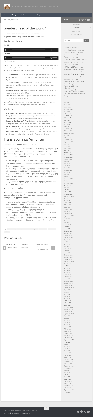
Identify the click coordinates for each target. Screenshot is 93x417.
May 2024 (67, 120)
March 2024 (67, 122)
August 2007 (67, 342)
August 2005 (67, 392)
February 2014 (68, 192)
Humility (81, 67)
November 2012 (68, 211)
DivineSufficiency (12, 229)
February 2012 (68, 227)
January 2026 (67, 107)
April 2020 (67, 168)
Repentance (77, 74)
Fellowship (66, 62)
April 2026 (67, 105)
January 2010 (67, 279)
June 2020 (67, 163)
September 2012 (69, 216)
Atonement (80, 48)
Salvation (82, 77)
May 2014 (67, 190)
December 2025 (68, 109)
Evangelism (69, 57)
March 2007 (67, 353)
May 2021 (67, 144)
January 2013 (67, 207)
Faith (77, 57)
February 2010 (68, 277)
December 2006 (68, 359)
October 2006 (68, 364)
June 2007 (67, 346)
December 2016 (68, 183)
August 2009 (67, 290)
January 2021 (67, 153)
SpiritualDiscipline (70, 84)
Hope (76, 67)
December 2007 (68, 333)
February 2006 (68, 381)
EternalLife (75, 55)
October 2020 (68, 159)
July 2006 (66, 370)
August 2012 (67, 218)
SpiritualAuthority (79, 81)
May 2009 (67, 296)
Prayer (39, 15)
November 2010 (68, 257)
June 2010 (67, 268)
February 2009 (68, 303)
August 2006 (67, 368)
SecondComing (74, 79)
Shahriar (26, 247)
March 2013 (67, 203)
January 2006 (67, 383)
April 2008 (67, 324)
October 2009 (68, 285)
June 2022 (67, 135)
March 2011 (67, 248)
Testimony (24, 15)
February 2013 (68, 205)
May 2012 (67, 222)
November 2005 (68, 385)
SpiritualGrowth (43, 229)
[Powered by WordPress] (10, 413)
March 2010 (67, 274)
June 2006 (67, 372)
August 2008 (67, 316)
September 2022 (69, 133)
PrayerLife (79, 72)
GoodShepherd (21, 229)
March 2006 (67, 379)
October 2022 (68, 131)
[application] (31, 50)
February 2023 (68, 126)
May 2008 (67, 322)
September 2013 (69, 196)
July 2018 (66, 174)
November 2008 (68, 309)
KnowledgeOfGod (34, 229)
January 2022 (67, 137)
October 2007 (68, 338)
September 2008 (69, 314)
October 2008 (68, 311)
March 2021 (67, 148)
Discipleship (68, 55)
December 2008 (68, 307)
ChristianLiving (70, 50)
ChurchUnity (66, 52)
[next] (53, 248)
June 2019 (67, 172)
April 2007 (67, 351)
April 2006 (67, 377)
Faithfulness (69, 60)
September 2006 (69, 366)
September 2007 (69, 340)
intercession (67, 69)
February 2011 (68, 250)
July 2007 (66, 344)
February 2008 (68, 329)
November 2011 (68, 233)
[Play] (6, 50)
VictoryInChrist (81, 93)
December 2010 (68, 255)
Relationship (67, 74)
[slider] (55, 49)
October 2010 (68, 259)
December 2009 (68, 281)
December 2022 (68, 129)
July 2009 (66, 292)
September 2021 (69, 142)
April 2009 (67, 298)
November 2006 (68, 361)
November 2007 (68, 335)
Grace (27, 229)
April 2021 (67, 146)
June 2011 (67, 244)
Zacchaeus (6, 231)
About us (6, 15)
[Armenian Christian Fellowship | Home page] (7, 6)
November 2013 (68, 194)
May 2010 (67, 270)
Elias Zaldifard (12, 247)
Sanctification (67, 79)
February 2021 (68, 150)
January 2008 (67, 331)
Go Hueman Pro (26, 413)
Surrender (81, 91)
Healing (67, 65)
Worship (32, 15)
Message (14, 15)
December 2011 (68, 231)
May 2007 (67, 348)
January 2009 (67, 305)
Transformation (51, 229)
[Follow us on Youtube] (88, 20)
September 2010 (69, 261)
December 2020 (68, 155)
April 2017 (67, 181)
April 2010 (67, 272)
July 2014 (66, 187)
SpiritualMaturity (70, 89)
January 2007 (67, 357)
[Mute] (51, 50)
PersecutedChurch (68, 72)
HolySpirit (69, 67)
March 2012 (67, 224)
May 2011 (67, 246)
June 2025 (67, 111)
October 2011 (68, 235)
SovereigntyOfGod (69, 81)
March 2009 (67, 301)
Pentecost (81, 69)
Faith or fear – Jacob (11, 244)
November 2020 (68, 157)
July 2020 (66, 161)
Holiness (74, 64)
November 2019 (68, 170)
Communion (73, 52)
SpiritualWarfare (71, 91)
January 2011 (67, 253)
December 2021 (68, 139)
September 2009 (69, 287)
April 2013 (67, 200)
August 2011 (67, 240)
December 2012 (68, 209)
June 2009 (67, 294)
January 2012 (67, 229)
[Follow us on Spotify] (82, 20)
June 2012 (67, 220)
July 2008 (66, 318)
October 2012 (68, 213)
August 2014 (67, 185)
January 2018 (67, 176)
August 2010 (67, 264)
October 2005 (68, 388)
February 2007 (68, 355)
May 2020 (67, 166)
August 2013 (67, 198)
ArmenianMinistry (70, 48)
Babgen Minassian (11, 33)
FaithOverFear (81, 60)
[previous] (4, 248)
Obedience (74, 69)
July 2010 (66, 266)
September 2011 (69, 237)
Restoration (67, 77)
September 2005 (69, 390)
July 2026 (66, 102)
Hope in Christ (25, 244)
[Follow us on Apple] (79, 20)
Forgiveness (75, 62)
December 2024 (68, 116)
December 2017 (68, 179)
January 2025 (67, 113)
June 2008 (67, 320)
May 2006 (67, 375)
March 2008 (67, 327)
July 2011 (66, 242)
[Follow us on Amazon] (85, 20)
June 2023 (67, 124)
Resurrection (75, 77)
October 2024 (68, 118)
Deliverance (80, 52)
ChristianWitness (80, 50)
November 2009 (68, 283)
